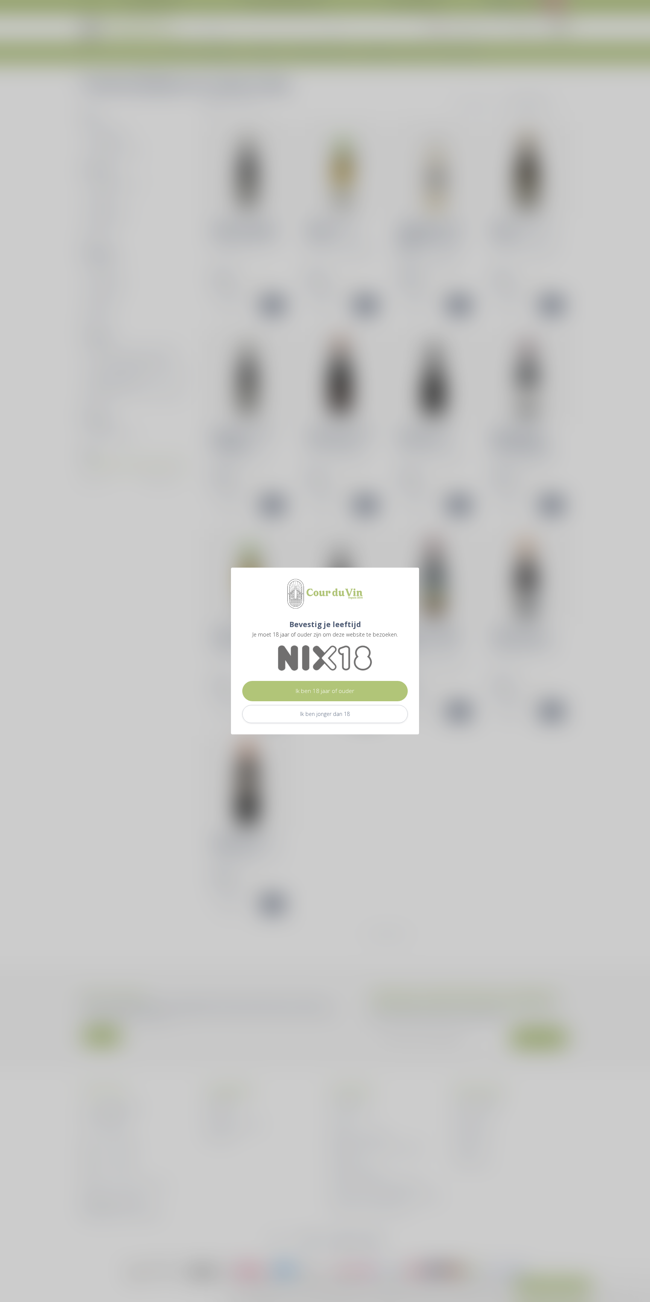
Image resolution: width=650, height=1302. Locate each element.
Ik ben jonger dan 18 (325, 713)
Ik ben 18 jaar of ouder (325, 691)
